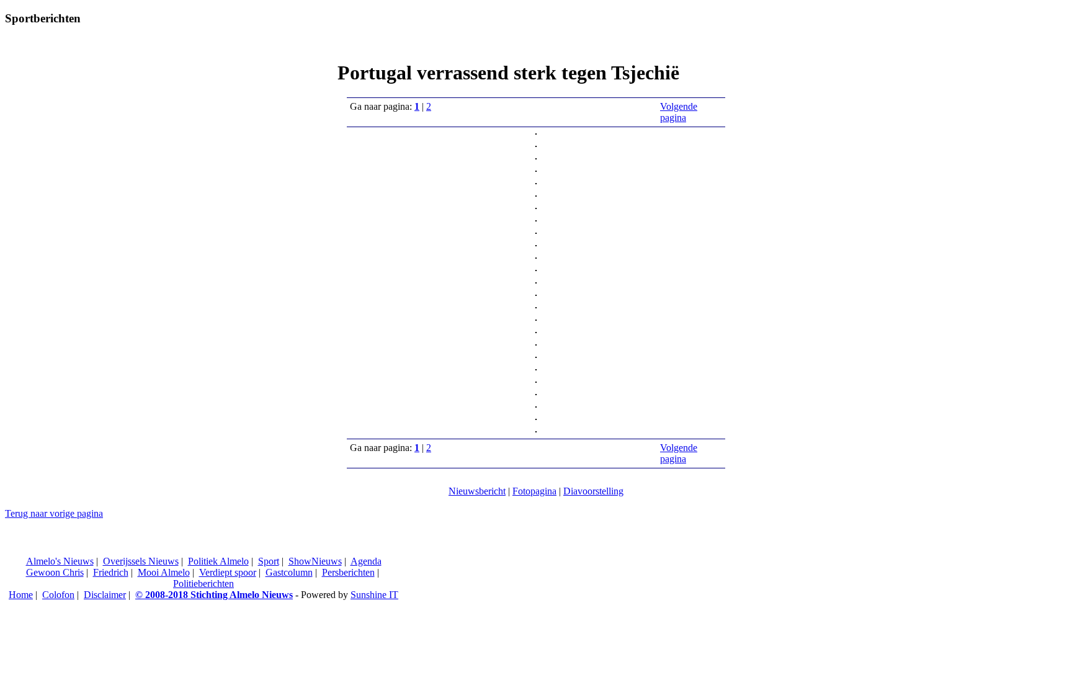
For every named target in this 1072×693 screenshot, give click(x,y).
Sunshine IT (374, 594)
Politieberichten (203, 583)
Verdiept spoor (227, 572)
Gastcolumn (289, 572)
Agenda (366, 561)
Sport (268, 561)
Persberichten (348, 572)
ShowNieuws (315, 561)
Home (21, 594)
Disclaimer (105, 594)
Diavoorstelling (593, 491)
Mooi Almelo (164, 572)
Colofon (58, 594)
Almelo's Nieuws (60, 561)
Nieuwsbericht (477, 491)
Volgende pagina (678, 112)
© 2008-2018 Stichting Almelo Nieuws (214, 594)
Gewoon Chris (55, 572)
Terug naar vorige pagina (54, 513)
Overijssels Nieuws (141, 561)
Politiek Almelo (218, 561)
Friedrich (110, 572)
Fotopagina (534, 491)
